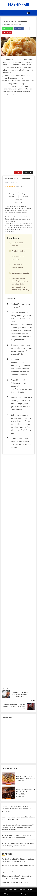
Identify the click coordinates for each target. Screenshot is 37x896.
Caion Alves (7, 24)
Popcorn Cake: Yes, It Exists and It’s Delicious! (25, 777)
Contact (20, 889)
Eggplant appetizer (9, 872)
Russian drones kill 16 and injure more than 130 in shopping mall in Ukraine (18, 860)
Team (15, 889)
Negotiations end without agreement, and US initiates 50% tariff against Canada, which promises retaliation (18, 827)
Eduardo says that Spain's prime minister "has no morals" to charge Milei (17, 877)
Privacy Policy (27, 889)
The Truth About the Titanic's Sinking (15, 882)
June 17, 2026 (21, 796)
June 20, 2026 (21, 780)
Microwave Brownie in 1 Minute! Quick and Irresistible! (25, 792)
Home (6, 889)
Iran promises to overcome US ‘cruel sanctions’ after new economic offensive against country (16, 808)
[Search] (33, 13)
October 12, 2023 (16, 24)
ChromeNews (20, 894)
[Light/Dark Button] (28, 13)
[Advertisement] (18, 115)
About (11, 889)
